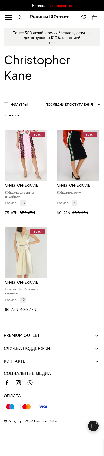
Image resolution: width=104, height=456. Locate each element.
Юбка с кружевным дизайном (19, 194)
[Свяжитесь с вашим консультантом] (93, 426)
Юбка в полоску (69, 192)
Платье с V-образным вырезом (22, 291)
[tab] (49, 43)
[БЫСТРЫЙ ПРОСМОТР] (26, 155)
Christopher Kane (21, 185)
